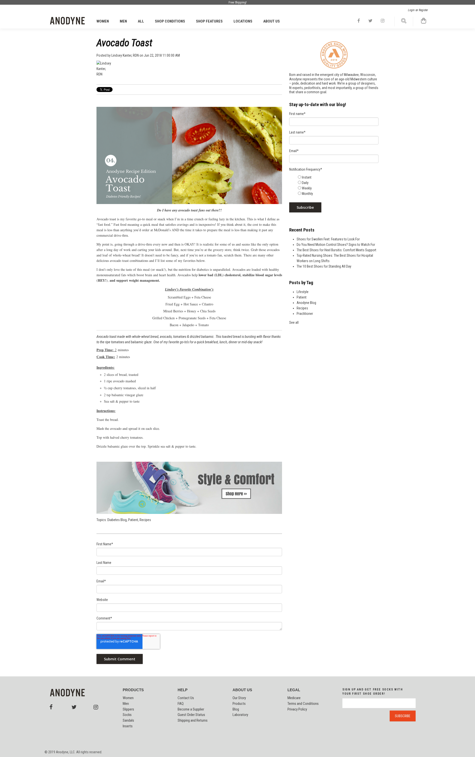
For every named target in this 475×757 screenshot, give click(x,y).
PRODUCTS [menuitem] (133, 690)
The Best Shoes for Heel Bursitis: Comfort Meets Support (336, 250)
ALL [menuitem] (141, 21)
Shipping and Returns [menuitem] (193, 720)
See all (294, 322)
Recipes (145, 520)
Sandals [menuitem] (128, 720)
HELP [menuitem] (183, 690)
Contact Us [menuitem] (186, 698)
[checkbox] (338, 185)
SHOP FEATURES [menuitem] (209, 21)
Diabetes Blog (117, 520)
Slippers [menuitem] (128, 709)
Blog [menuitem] (236, 709)
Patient (133, 520)
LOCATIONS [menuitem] (243, 21)
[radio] (338, 177)
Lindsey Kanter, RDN (125, 55)
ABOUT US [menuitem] (271, 21)
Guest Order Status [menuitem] (191, 714)
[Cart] (423, 22)
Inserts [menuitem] (128, 726)
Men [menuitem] (126, 703)
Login (411, 10)
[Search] (404, 22)
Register (423, 10)
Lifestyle (303, 292)
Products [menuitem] (239, 703)
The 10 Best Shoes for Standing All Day (324, 266)
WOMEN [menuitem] (102, 21)
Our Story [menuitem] (239, 698)
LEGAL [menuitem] (293, 690)
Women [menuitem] (128, 698)
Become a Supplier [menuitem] (191, 709)
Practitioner (305, 314)
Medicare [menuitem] (294, 698)
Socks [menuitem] (127, 714)
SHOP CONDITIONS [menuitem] (170, 21)
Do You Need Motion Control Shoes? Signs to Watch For (336, 245)
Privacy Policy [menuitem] (297, 709)
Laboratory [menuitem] (240, 714)
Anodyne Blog (306, 303)
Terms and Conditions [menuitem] (303, 703)
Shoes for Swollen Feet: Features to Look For (328, 239)
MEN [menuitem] (123, 21)
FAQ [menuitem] (181, 703)
